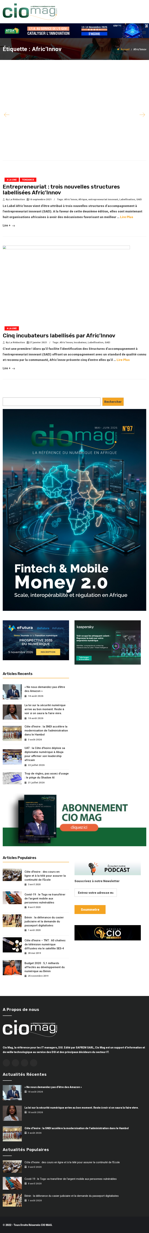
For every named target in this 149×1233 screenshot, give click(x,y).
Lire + (7, 225)
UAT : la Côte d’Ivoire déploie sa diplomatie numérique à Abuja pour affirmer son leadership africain (45, 754)
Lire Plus (126, 217)
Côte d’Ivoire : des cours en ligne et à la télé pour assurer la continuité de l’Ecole (45, 875)
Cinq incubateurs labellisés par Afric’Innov (59, 335)
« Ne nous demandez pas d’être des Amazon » (45, 689)
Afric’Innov (70, 199)
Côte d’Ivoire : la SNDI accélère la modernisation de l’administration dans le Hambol (46, 730)
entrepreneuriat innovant (103, 199)
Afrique (82, 199)
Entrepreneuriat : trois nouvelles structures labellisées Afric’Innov (61, 189)
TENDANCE (28, 180)
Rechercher (113, 402)
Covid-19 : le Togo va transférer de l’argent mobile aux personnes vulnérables (45, 898)
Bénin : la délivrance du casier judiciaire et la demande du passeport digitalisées (44, 921)
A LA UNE (12, 180)
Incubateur (80, 342)
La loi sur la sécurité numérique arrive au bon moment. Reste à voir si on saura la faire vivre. (45, 709)
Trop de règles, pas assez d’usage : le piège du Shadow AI (47, 775)
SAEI (139, 199)
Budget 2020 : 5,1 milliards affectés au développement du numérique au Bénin (45, 967)
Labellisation (127, 199)
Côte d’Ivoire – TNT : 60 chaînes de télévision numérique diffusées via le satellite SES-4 (45, 944)
